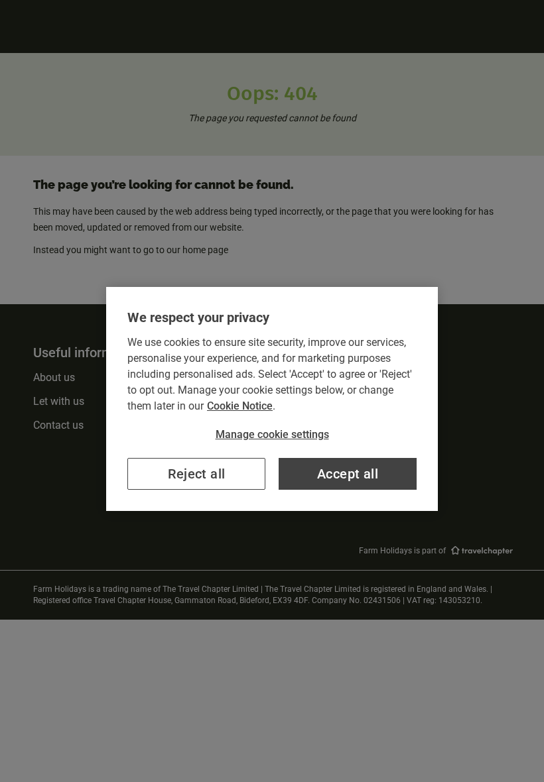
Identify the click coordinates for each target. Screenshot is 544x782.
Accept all (347, 474)
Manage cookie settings (272, 434)
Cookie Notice (240, 406)
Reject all (197, 474)
